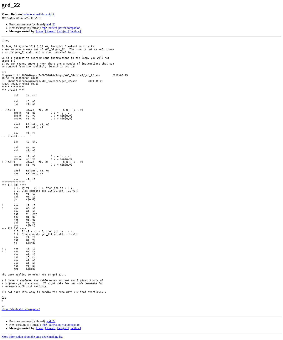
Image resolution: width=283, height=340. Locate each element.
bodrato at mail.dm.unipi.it (38, 14)
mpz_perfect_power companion (61, 27)
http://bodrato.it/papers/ (21, 309)
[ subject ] (63, 31)
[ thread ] (50, 31)
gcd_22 (50, 24)
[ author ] (75, 31)
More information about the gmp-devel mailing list (32, 336)
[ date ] (40, 31)
